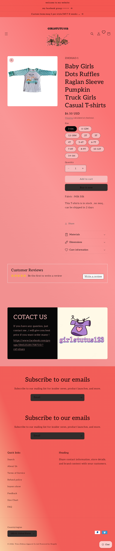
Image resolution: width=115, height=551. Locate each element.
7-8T (70, 149)
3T (96, 135)
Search (11, 459)
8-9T (83, 149)
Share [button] (71, 223)
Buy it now (86, 187)
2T (85, 135)
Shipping (69, 118)
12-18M (72, 135)
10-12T (97, 149)
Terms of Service (16, 473)
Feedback (12, 493)
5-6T (81, 142)
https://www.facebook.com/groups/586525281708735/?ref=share (31, 345)
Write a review (93, 276)
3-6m (71, 128)
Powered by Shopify (48, 544)
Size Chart (12, 500)
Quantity (69, 162)
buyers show (14, 486)
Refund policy (14, 479)
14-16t (71, 155)
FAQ (9, 507)
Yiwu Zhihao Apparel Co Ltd (27, 544)
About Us (12, 466)
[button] (6, 34)
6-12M (84, 128)
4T (69, 142)
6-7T (93, 142)
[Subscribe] (81, 397)
